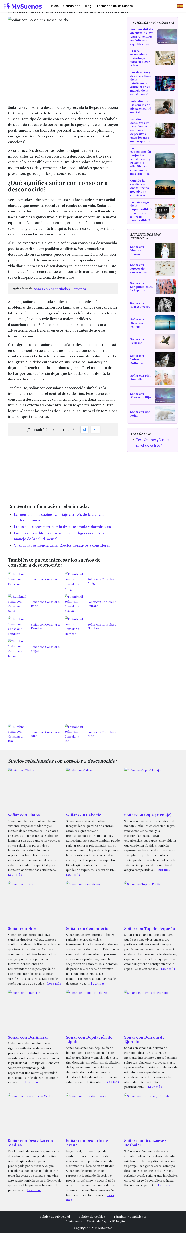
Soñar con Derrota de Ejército (144, 1039)
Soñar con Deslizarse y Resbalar (145, 1142)
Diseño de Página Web (102, 1221)
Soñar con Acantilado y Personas (60, 288)
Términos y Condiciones (130, 1216)
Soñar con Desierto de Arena (87, 1142)
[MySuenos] (22, 6)
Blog (88, 6)
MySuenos (105, 1228)
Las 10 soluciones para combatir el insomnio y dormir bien (62, 526)
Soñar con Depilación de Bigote (89, 1039)
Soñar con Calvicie (83, 814)
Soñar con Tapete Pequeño (149, 928)
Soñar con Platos (24, 814)
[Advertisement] (63, 467)
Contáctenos (74, 1221)
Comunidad (71, 6)
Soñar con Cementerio (87, 928)
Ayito (121, 1221)
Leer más (15, 874)
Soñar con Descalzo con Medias (30, 1142)
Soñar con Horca (24, 928)
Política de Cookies (92, 1216)
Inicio (55, 6)
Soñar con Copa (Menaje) (148, 814)
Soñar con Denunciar (28, 1037)
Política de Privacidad (55, 1216)
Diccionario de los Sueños (114, 6)
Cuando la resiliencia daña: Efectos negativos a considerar (62, 545)
